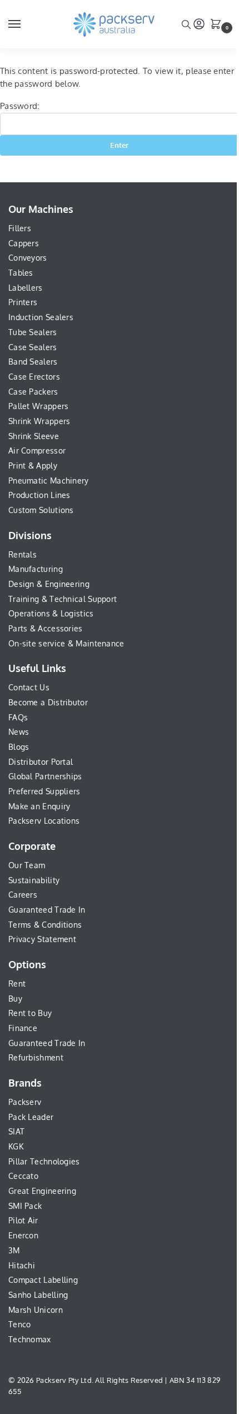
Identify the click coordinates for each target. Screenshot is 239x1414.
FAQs (18, 717)
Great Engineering (42, 1191)
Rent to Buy (30, 1013)
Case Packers (33, 391)
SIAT (16, 1131)
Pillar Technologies (44, 1161)
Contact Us (28, 687)
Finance (22, 1028)
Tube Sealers (32, 332)
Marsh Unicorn (35, 1310)
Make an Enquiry (39, 806)
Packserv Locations (43, 820)
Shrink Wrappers (39, 421)
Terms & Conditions (45, 924)
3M (14, 1250)
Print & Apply (32, 465)
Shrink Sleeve (33, 436)
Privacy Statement (42, 939)
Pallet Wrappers (38, 406)
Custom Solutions (41, 510)
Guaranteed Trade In (47, 909)
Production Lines (39, 495)
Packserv (24, 1102)
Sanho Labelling (38, 1295)
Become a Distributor (48, 702)
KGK (15, 1146)
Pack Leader (30, 1117)
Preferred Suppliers (44, 791)
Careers (22, 894)
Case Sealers (32, 347)
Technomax (29, 1339)
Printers (22, 302)
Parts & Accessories (45, 628)
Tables (20, 272)
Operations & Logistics (51, 613)
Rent (17, 983)
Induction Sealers (40, 317)
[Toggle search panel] (186, 24)
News (18, 731)
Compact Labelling (43, 1279)
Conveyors (27, 257)
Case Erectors (34, 376)
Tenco (19, 1324)
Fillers (19, 228)
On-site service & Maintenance (66, 643)
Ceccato (23, 1176)
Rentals (22, 554)
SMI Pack (25, 1206)
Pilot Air (23, 1220)
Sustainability (33, 880)
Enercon (23, 1235)
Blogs (18, 746)
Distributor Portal (40, 761)
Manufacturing (35, 569)
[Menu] (25, 24)
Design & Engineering (48, 584)
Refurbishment (35, 1057)
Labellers (25, 287)
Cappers (23, 243)
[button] (218, 25)
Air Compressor (37, 450)
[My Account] (199, 24)
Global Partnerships (45, 776)
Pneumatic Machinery (48, 480)
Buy (15, 998)
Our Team (26, 865)
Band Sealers (33, 361)
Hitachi (21, 1265)
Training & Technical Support (62, 599)
